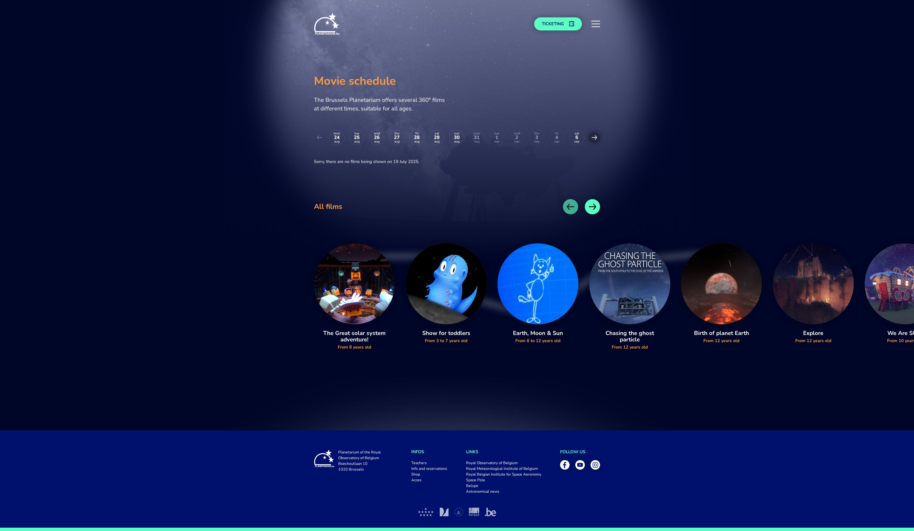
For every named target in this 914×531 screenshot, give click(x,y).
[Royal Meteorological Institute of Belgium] (444, 512)
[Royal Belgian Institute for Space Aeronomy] (459, 512)
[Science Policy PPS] (474, 512)
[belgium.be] (490, 512)
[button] (595, 24)
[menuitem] (429, 463)
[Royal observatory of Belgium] (426, 512)
